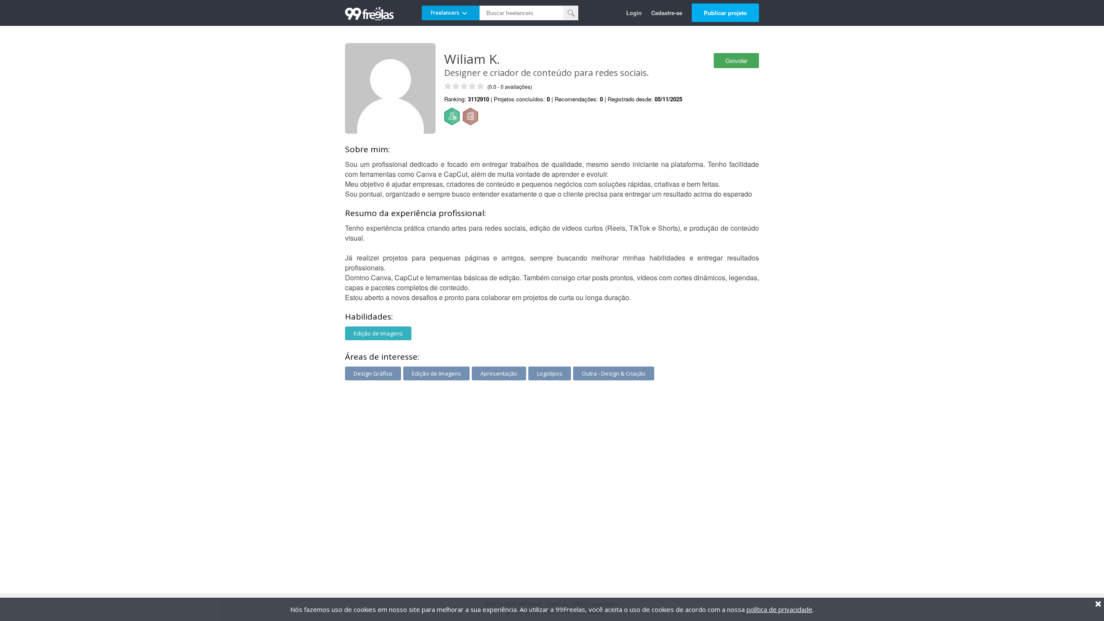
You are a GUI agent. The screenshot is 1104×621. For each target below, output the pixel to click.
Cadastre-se (666, 13)
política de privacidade (779, 609)
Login (634, 13)
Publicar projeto (725, 13)
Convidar (736, 60)
